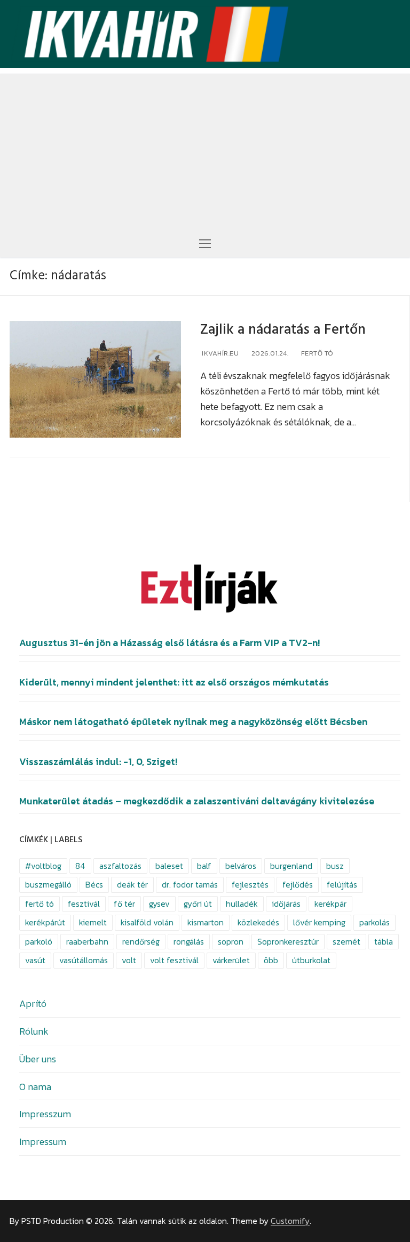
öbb (271, 960)
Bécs (94, 884)
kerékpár (330, 904)
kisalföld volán (147, 922)
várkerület (231, 960)
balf (204, 866)
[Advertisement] (205, 148)
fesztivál (84, 904)
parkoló (38, 941)
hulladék (242, 904)
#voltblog (43, 866)
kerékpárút (45, 922)
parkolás (374, 922)
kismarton (205, 922)
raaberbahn (87, 941)
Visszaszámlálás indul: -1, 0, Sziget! (98, 762)
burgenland (291, 866)
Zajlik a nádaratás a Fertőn (283, 329)
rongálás (189, 941)
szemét (346, 941)
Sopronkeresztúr (288, 941)
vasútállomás (83, 960)
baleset (169, 866)
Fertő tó (316, 353)
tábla (383, 941)
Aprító (32, 1003)
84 (80, 866)
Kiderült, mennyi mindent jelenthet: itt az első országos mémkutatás (174, 682)
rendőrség (141, 941)
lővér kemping (319, 922)
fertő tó (39, 904)
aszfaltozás (120, 866)
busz (335, 866)
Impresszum (45, 1114)
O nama (35, 1086)
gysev (159, 904)
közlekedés (258, 922)
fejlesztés (250, 884)
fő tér (124, 904)
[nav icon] (205, 242)
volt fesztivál (174, 960)
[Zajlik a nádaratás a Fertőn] (95, 379)
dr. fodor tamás (190, 884)
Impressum (42, 1141)
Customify (290, 1221)
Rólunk (34, 1031)
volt (129, 960)
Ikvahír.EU (219, 353)
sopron (230, 941)
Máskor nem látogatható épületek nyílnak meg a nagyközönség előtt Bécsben (193, 722)
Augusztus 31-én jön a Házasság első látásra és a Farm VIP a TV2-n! (169, 643)
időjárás (286, 904)
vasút (35, 960)
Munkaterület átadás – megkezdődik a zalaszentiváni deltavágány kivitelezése (196, 801)
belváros (240, 866)
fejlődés (297, 884)
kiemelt (93, 922)
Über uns (37, 1059)
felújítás (342, 884)
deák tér (132, 884)
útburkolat (311, 960)
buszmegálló (48, 884)
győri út (198, 904)
